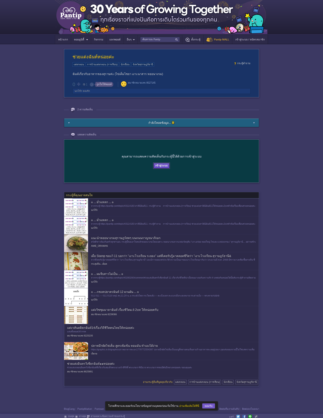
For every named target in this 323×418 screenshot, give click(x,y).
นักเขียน (125, 64)
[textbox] (160, 39)
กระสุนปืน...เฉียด (99, 264)
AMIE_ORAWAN (99, 246)
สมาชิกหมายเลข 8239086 (104, 314)
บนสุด (71, 416)
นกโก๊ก (78, 91)
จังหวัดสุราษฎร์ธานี (143, 64)
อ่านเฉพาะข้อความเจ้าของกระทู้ (108, 416)
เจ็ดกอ (94, 353)
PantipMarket (84, 409)
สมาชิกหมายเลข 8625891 (80, 371)
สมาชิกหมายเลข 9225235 (80, 335)
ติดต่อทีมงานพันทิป (229, 409)
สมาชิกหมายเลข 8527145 (142, 82)
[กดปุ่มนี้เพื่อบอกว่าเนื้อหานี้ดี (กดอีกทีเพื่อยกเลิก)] (78, 84)
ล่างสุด (82, 416)
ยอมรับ (209, 405)
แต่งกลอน (79, 64)
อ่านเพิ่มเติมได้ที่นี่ (189, 405)
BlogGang (69, 409)
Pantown (99, 409)
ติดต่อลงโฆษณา (250, 409)
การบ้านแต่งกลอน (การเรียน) (102, 64)
